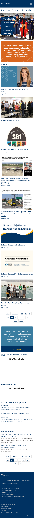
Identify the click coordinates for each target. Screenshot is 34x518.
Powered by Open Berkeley (8, 504)
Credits (4, 483)
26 (26, 314)
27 (30, 314)
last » (22, 321)
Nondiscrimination (6, 508)
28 (8, 318)
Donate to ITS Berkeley (13, 480)
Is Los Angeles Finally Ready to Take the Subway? (15, 413)
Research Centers (25, 480)
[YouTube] (12, 478)
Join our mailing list (13, 483)
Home (3, 480)
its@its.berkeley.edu (7, 494)
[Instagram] (15, 478)
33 (28, 318)
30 (16, 318)
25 (22, 314)
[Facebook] (2, 478)
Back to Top (30, 515)
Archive (17, 427)
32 (24, 318)
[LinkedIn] (9, 478)
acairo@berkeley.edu (18, 496)
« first (8, 314)
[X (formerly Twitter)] (6, 478)
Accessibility (4, 506)
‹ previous (15, 314)
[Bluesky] (18, 478)
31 (20, 318)
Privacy (3, 510)
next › (16, 321)
